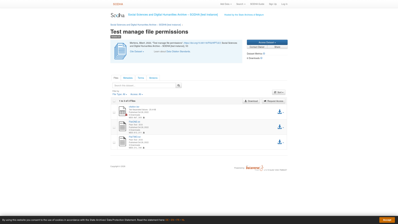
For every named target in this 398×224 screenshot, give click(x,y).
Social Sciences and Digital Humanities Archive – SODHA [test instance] (145, 24)
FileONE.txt (134, 121)
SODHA (118, 4)
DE (167, 219)
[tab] (116, 78)
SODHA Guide (257, 3)
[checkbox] (114, 101)
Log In (284, 3)
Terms (141, 77)
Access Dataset (267, 42)
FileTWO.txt (135, 136)
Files (116, 77)
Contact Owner (257, 46)
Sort (279, 92)
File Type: (119, 94)
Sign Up (273, 3)
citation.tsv (134, 106)
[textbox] (144, 85)
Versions (153, 77)
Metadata (128, 77)
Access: (135, 94)
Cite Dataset (136, 51)
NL (183, 219)
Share (277, 46)
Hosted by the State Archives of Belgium (244, 14)
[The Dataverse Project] (254, 167)
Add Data (225, 3)
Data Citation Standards (178, 51)
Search (240, 3)
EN (172, 219)
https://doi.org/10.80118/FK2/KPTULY (202, 42)
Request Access (275, 101)
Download (252, 101)
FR (177, 219)
